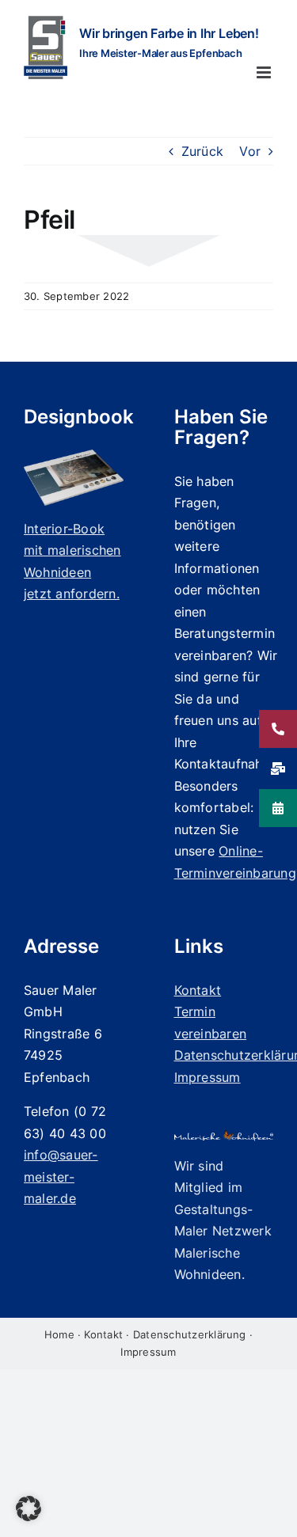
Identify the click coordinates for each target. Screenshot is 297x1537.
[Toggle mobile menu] (265, 72)
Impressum (148, 1351)
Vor (250, 151)
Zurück (202, 151)
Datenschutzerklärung (189, 1334)
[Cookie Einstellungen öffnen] (28, 1516)
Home (59, 1334)
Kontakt (103, 1334)
